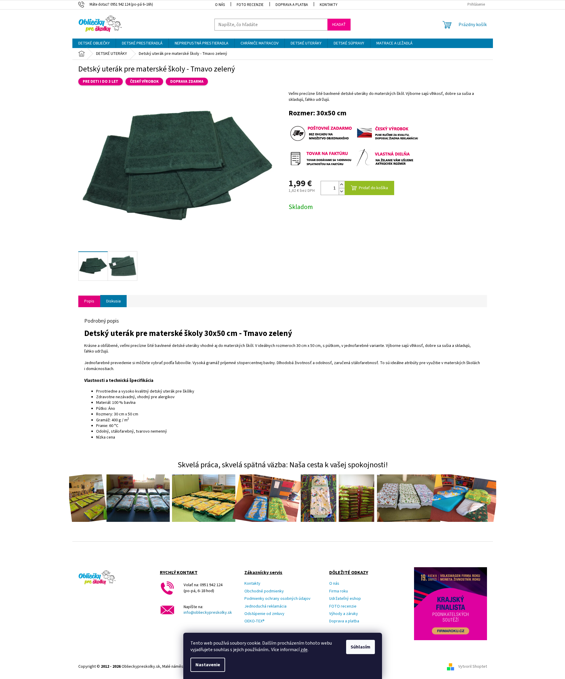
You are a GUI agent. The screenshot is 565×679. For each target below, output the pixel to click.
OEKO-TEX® (254, 621)
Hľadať (339, 25)
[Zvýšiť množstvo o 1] (342, 184)
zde (304, 649)
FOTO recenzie (342, 606)
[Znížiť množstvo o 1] (342, 191)
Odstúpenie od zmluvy (264, 614)
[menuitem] (94, 43)
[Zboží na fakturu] (321, 158)
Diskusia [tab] (113, 301)
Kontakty (329, 4)
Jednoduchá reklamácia (265, 606)
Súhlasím (360, 647)
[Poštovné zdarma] (321, 133)
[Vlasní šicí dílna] (387, 158)
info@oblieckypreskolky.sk (208, 613)
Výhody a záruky (343, 614)
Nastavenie (207, 665)
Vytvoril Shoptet (472, 667)
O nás (220, 4)
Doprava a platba (292, 4)
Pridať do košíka (373, 188)
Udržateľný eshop (345, 599)
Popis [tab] (89, 301)
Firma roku (338, 591)
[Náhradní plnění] (387, 133)
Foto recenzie (250, 4)
